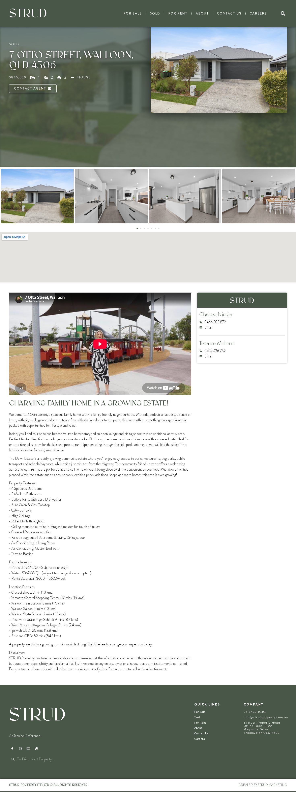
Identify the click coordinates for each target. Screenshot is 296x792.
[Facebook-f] (12, 749)
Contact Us (229, 13)
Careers (258, 13)
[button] (283, 13)
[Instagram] (20, 749)
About (202, 13)
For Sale (133, 13)
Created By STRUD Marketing (262, 785)
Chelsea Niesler (216, 315)
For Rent (177, 13)
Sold (155, 13)
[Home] (36, 749)
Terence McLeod (216, 343)
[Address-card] (28, 749)
